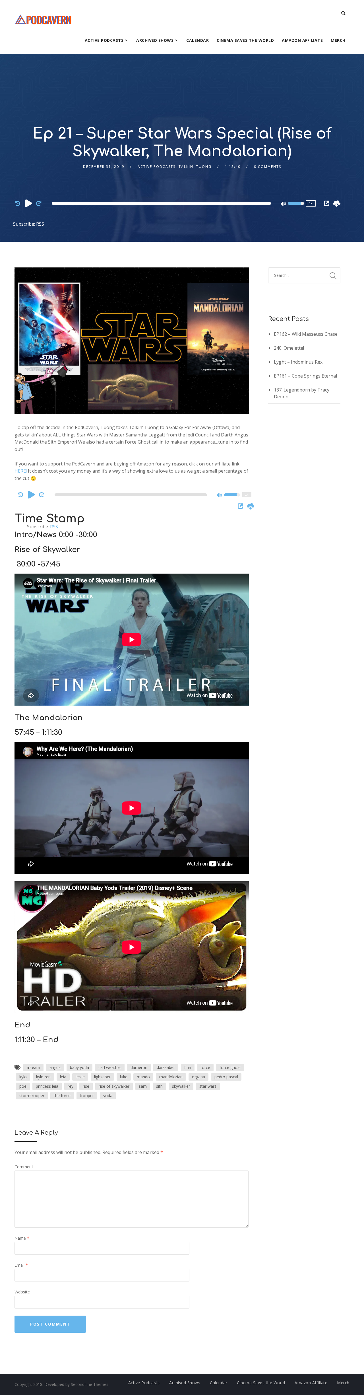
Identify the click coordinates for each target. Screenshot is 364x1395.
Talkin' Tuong (195, 166)
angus (55, 1067)
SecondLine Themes (89, 1384)
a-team (33, 1067)
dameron (139, 1067)
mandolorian (171, 1076)
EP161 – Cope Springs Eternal (305, 376)
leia (63, 1076)
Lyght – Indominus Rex (298, 362)
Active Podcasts (104, 40)
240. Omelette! (289, 348)
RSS (40, 224)
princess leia (47, 1086)
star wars (207, 1086)
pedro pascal (226, 1076)
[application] (162, 203)
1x (311, 203)
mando (143, 1076)
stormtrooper (31, 1095)
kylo (23, 1076)
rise (86, 1086)
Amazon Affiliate (302, 40)
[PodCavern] (44, 18)
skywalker (181, 1086)
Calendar (197, 40)
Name (22, 1238)
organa (198, 1076)
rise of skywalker (114, 1086)
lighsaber (102, 1076)
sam (143, 1086)
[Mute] (283, 204)
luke (123, 1076)
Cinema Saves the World (245, 40)
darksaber (166, 1067)
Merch (338, 40)
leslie (80, 1076)
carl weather (109, 1067)
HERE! (21, 471)
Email (21, 1265)
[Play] (28, 203)
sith (159, 1086)
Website (22, 1292)
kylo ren (43, 1076)
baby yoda (79, 1067)
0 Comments (267, 166)
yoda (107, 1095)
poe (22, 1086)
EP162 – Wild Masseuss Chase (306, 334)
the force (62, 1095)
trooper (87, 1095)
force (205, 1067)
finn (187, 1067)
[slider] (296, 207)
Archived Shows (154, 40)
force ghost (230, 1067)
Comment (24, 1166)
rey (70, 1086)
